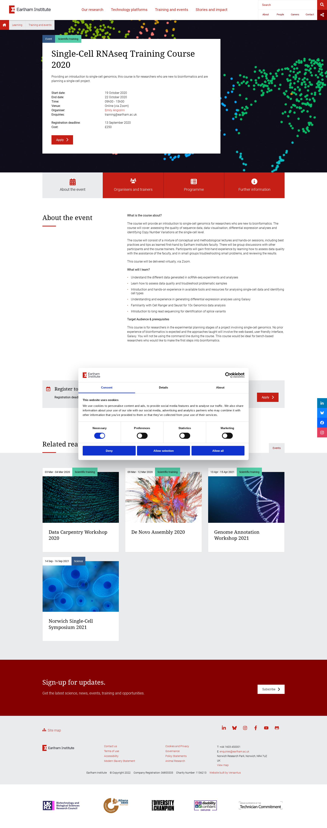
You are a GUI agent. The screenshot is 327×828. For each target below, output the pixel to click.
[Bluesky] (234, 728)
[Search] (322, 5)
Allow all (218, 450)
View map (223, 765)
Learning (17, 24)
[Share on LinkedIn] (322, 403)
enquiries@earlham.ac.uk (234, 751)
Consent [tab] (106, 387)
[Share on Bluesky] (322, 413)
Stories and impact (211, 9)
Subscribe (268, 689)
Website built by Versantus (225, 772)
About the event (72, 189)
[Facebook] (255, 728)
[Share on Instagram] (322, 432)
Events (277, 448)
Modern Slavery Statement (119, 761)
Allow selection (163, 450)
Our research (92, 9)
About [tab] (220, 387)
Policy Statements (176, 756)
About (265, 14)
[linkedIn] (224, 728)
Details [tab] (163, 387)
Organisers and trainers (133, 189)
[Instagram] (245, 728)
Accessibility (111, 756)
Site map (54, 730)
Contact (310, 14)
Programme (194, 189)
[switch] (142, 436)
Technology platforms (129, 9)
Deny (109, 450)
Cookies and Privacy (177, 746)
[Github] (277, 728)
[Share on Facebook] (322, 423)
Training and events (171, 9)
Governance (172, 751)
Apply (60, 140)
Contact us (110, 746)
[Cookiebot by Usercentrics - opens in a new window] (227, 375)
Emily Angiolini (115, 110)
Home (4, 25)
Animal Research (175, 761)
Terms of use (111, 751)
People (280, 14)
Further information (254, 189)
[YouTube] (266, 728)
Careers (295, 14)
